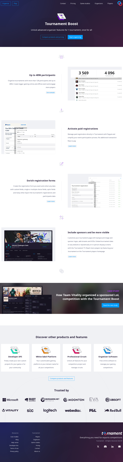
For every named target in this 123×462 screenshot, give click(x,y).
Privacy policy (14, 451)
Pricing (73, 3)
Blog (17, 439)
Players (110, 3)
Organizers (99, 3)
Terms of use (14, 448)
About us (37, 451)
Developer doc (13, 445)
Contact (63, 3)
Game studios (85, 3)
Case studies (14, 437)
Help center (14, 442)
